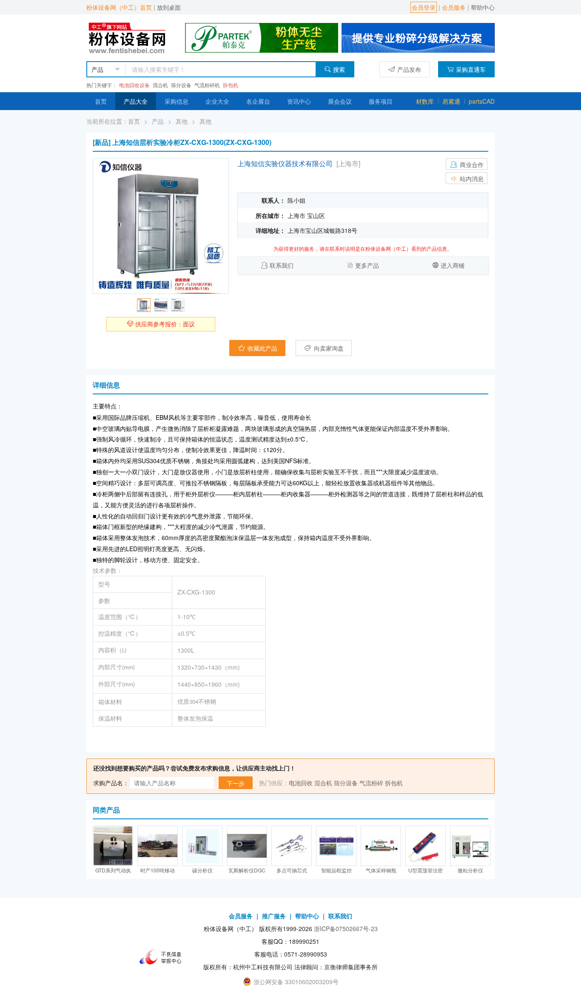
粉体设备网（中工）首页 (119, 7)
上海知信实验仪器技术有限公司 (285, 163)
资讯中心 (299, 101)
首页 (101, 101)
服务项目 (381, 101)
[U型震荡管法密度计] (425, 846)
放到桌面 (169, 7)
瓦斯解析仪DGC (246, 870)
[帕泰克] (261, 37)
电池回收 (301, 783)
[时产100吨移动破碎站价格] (157, 846)
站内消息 (471, 178)
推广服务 (274, 916)
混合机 (160, 84)
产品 (158, 121)
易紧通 (451, 101)
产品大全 (136, 101)
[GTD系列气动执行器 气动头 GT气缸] (113, 846)
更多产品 (367, 265)
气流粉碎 (371, 783)
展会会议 (340, 101)
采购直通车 (471, 69)
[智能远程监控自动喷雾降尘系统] (336, 846)
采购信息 (176, 101)
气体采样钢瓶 (381, 870)
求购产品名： (111, 783)
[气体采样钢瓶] (381, 846)
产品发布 (409, 69)
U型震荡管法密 (425, 870)
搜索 (339, 69)
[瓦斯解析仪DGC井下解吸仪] (247, 846)
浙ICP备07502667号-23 (346, 928)
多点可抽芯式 (291, 870)
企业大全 (217, 101)
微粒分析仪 (470, 870)
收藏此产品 (261, 348)
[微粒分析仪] (470, 846)
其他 (182, 121)
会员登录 (424, 7)
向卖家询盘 (328, 348)
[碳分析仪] (202, 846)
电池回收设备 (134, 84)
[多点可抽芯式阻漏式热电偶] (291, 846)
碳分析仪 (202, 870)
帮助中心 (483, 7)
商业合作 (471, 164)
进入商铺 (452, 265)
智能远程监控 (336, 870)
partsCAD (482, 101)
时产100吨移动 (157, 870)
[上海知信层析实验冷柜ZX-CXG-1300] (160, 226)
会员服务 (454, 7)
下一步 (236, 783)
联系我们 (281, 265)
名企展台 (258, 101)
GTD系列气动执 (113, 870)
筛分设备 (181, 84)
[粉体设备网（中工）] (128, 37)
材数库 (425, 101)
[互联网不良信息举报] (163, 957)
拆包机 (230, 84)
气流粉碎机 (207, 84)
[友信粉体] (418, 37)
